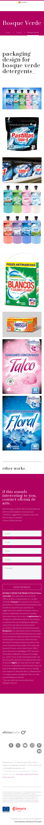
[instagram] (32, 745)
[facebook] (11, 745)
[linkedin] (39, 751)
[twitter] (18, 745)
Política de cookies (8, 777)
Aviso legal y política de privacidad (27, 774)
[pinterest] (39, 745)
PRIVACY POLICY (9, 683)
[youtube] (25, 745)
